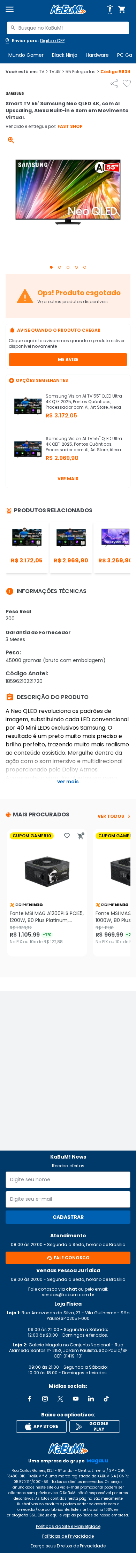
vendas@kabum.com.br (68, 1295)
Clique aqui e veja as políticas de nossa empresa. (83, 1515)
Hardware (97, 55)
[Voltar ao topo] (68, 1448)
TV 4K (56, 72)
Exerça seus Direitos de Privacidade (68, 1546)
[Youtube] (75, 1399)
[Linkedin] (91, 1399)
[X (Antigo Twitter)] (60, 1399)
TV (43, 72)
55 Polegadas (82, 72)
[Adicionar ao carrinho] (81, 836)
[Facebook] (29, 1399)
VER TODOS (111, 816)
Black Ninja (64, 55)
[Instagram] (45, 1399)
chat (71, 1289)
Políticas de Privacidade (68, 1536)
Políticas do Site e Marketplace (68, 1526)
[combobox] (68, 28)
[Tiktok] (106, 1399)
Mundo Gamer (26, 55)
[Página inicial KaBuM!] (68, 10)
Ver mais (68, 479)
